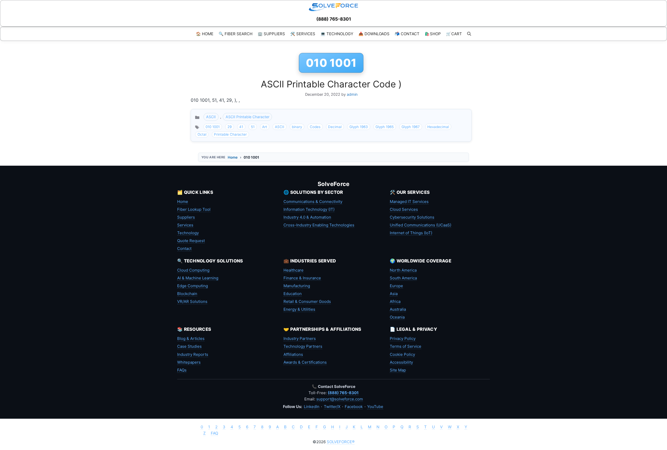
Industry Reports (192, 354)
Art (264, 127)
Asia (394, 293)
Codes (315, 127)
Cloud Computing (193, 270)
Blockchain (187, 293)
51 (253, 127)
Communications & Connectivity (312, 201)
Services (185, 225)
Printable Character (230, 134)
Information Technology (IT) (309, 209)
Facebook (354, 406)
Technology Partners (302, 346)
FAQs (182, 370)
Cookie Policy (402, 354)
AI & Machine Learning (197, 277)
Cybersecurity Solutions (412, 217)
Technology (188, 232)
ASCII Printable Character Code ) (331, 84)
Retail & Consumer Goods (307, 301)
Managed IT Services (409, 201)
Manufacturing (296, 285)
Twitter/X (332, 406)
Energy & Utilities (299, 309)
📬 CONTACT (407, 33)
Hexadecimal (438, 127)
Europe (396, 285)
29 (229, 127)
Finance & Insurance (302, 277)
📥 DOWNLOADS (374, 33)
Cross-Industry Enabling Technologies (318, 225)
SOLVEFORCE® (341, 441)
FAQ (214, 433)
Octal (201, 134)
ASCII (211, 117)
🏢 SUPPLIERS (271, 33)
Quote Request (191, 240)
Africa (395, 301)
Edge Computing (192, 285)
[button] (469, 34)
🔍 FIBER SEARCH (235, 33)
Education (292, 293)
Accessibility (401, 362)
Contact (184, 248)
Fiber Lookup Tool (194, 209)
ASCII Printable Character (247, 117)
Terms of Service (405, 346)
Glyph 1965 (384, 127)
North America (403, 270)
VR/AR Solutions (192, 301)
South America (403, 277)
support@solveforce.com (339, 399)
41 (241, 127)
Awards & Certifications (305, 362)
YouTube (375, 406)
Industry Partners (299, 338)
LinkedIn (311, 406)
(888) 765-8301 (333, 19)
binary (297, 127)
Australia (398, 309)
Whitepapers (189, 362)
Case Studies (189, 346)
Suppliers (186, 217)
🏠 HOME (204, 33)
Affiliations (293, 354)
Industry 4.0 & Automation (307, 217)
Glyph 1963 (358, 127)
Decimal (335, 127)
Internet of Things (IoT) (411, 232)
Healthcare (293, 270)
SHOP (433, 33)
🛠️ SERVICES (302, 33)
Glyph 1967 (411, 127)
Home (233, 157)
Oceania (397, 317)
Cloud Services (404, 209)
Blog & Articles (191, 338)
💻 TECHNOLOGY (336, 33)
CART (454, 33)
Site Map (398, 370)
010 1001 (213, 127)
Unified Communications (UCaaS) (420, 225)
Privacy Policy (403, 338)
